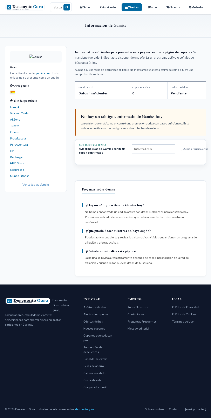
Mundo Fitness (19, 176)
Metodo (197, 7)
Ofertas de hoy (93, 321)
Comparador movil (95, 387)
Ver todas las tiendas (35, 184)
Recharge (16, 157)
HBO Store (17, 163)
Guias (86, 7)
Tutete (14, 126)
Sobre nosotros (154, 409)
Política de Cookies (184, 314)
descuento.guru (84, 409)
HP (12, 150)
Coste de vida (92, 380)
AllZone (15, 119)
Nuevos (175, 7)
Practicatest (18, 138)
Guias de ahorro (93, 366)
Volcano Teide (19, 113)
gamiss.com (43, 73)
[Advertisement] (36, 222)
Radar (153, 7)
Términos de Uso (183, 321)
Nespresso (17, 169)
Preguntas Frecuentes (142, 321)
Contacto (174, 409)
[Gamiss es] (12, 92)
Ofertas (133, 7)
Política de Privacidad (185, 307)
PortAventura (19, 144)
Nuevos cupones (94, 328)
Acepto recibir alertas (195, 148)
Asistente (109, 7)
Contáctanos (136, 314)
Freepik (15, 107)
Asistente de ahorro (96, 307)
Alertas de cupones (96, 314)
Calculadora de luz (95, 373)
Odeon (14, 132)
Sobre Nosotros (138, 307)
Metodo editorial (138, 328)
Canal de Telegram (95, 359)
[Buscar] (66, 7)
